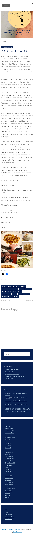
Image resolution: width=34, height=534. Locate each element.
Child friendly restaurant (11, 286)
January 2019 (8, 454)
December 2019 (9, 431)
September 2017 (10, 489)
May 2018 (8, 471)
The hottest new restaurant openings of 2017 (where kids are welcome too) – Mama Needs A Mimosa (17, 409)
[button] (11, 241)
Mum (15, 294)
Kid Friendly (14, 289)
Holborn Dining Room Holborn (16, 405)
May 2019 (8, 446)
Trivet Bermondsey (10, 378)
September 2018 (10, 463)
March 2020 (8, 426)
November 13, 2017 (7, 47)
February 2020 (9, 428)
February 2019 (9, 452)
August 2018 (8, 465)
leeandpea (8, 393)
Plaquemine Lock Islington (19, 411)
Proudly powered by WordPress (11, 530)
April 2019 (8, 448)
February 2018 (9, 478)
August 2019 (8, 439)
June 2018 (8, 469)
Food (23, 286)
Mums (21, 294)
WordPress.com (17, 532)
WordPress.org (9, 519)
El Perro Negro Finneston (12, 370)
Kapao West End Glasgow (12, 374)
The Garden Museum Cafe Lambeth (16, 394)
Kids (22, 289)
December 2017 (9, 482)
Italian (5, 289)
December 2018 (9, 456)
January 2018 (8, 480)
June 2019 (8, 444)
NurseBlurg (8, 397)
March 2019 (8, 450)
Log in (6, 512)
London (29, 289)
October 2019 (9, 435)
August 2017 (8, 491)
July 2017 (7, 493)
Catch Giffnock (9, 372)
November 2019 (9, 433)
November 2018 (9, 459)
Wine (17, 296)
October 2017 (9, 486)
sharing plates (7, 296)
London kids (18, 291)
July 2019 (7, 441)
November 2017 (9, 484)
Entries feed (8, 515)
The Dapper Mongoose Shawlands (14, 376)
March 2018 (8, 476)
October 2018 (9, 461)
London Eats (7, 291)
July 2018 (7, 467)
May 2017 (8, 497)
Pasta (28, 294)
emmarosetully (9, 404)
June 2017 (8, 495)
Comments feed (9, 517)
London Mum (7, 294)
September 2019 (10, 437)
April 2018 (8, 474)
